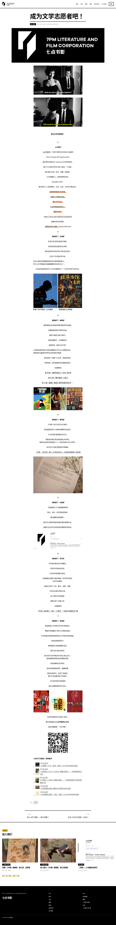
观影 (86, 4)
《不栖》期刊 (86, 902)
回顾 (91, 4)
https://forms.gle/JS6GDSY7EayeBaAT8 (58, 216)
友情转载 (85, 896)
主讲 (81, 4)
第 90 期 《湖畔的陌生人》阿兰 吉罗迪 (58, 372)
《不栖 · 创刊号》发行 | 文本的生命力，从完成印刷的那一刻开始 (58, 452)
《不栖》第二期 (87, 908)
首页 (77, 4)
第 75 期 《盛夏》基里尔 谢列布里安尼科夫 (56, 382)
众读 (84, 905)
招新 (36, 802)
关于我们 (104, 4)
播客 (84, 899)
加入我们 (33, 24)
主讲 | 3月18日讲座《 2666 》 (78, 817)
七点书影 (46, 152)
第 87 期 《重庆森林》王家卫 (58, 377)
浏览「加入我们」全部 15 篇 (10, 875)
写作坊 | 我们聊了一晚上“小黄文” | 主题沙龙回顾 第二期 (58, 611)
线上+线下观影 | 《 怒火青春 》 (38, 817)
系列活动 (96, 4)
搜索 (111, 4)
